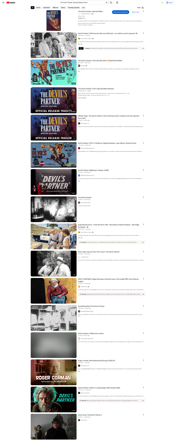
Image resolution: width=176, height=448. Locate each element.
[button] (116, 48)
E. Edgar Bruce (84, 257)
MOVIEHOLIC (84, 286)
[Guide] (3, 2)
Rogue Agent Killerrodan (87, 338)
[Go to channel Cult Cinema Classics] (79, 38)
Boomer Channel (85, 393)
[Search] (111, 2)
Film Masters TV (82, 91)
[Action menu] (143, 11)
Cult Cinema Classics (86, 38)
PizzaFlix (83, 65)
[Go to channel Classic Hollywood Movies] (79, 148)
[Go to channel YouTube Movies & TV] (79, 14)
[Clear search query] (106, 2)
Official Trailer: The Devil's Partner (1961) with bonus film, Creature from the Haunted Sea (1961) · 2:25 (103, 93)
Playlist (89, 91)
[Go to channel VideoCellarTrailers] (79, 202)
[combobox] (82, 2)
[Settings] (162, 2)
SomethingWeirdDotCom (87, 311)
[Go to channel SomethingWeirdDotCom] (79, 311)
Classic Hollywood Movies (87, 148)
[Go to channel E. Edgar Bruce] (79, 257)
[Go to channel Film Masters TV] (79, 123)
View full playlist (82, 98)
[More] (143, 48)
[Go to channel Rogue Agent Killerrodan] (79, 338)
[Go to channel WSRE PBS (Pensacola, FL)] (79, 175)
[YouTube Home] (10, 2)
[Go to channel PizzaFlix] (79, 66)
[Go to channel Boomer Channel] (79, 393)
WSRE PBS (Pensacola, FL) (87, 175)
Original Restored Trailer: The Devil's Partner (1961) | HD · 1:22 (93, 95)
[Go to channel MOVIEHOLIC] (79, 286)
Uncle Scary (84, 420)
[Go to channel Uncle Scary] (79, 420)
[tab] (32, 7)
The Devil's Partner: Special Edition (90, 11)
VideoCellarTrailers (86, 202)
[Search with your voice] (117, 2)
